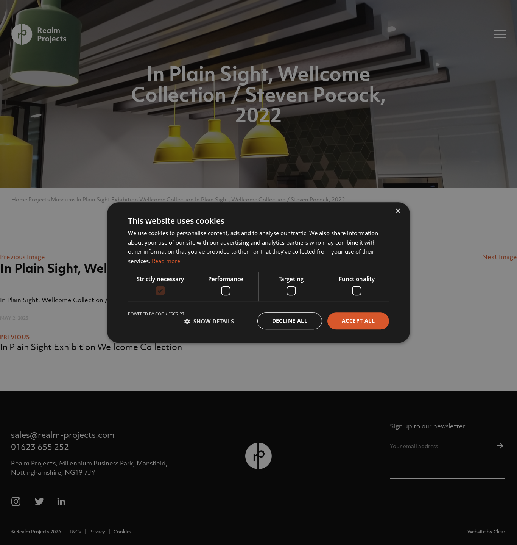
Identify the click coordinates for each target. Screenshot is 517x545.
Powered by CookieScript (156, 314)
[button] (209, 321)
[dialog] (258, 272)
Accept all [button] (358, 321)
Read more (166, 261)
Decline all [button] (289, 321)
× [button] (397, 211)
